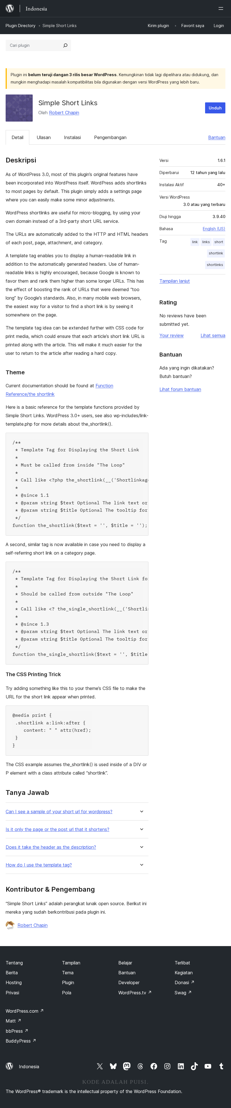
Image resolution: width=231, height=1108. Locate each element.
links (206, 242)
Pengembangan (110, 137)
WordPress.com (25, 1011)
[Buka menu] (222, 8)
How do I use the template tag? (39, 865)
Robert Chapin (64, 112)
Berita (12, 972)
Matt (13, 1021)
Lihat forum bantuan (180, 389)
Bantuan (216, 137)
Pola (66, 992)
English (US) (214, 228)
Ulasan (44, 137)
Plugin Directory (20, 25)
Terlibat (182, 963)
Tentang (14, 963)
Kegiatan (184, 972)
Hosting (14, 982)
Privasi (12, 992)
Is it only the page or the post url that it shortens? (57, 829)
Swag (183, 992)
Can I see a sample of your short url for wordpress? (59, 811)
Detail (17, 137)
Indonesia (29, 1066)
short (218, 242)
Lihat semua (213, 335)
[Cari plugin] (65, 45)
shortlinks (215, 265)
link (195, 242)
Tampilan (71, 963)
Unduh (215, 107)
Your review (171, 335)
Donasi (185, 982)
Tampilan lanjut (174, 281)
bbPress (17, 1031)
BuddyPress (21, 1041)
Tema (68, 972)
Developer (128, 982)
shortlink (216, 253)
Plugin (68, 982)
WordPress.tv (135, 992)
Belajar (125, 963)
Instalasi (72, 137)
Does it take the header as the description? (51, 847)
